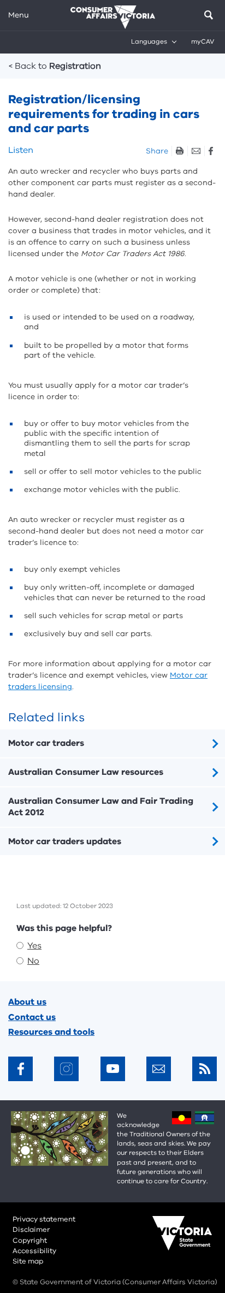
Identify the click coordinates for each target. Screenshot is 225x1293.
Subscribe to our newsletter (158, 1069)
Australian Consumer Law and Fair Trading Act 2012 (100, 806)
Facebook (210, 151)
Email (195, 151)
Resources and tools (51, 1032)
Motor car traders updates (64, 841)
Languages (149, 41)
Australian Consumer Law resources (85, 772)
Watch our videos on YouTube (112, 1069)
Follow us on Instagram (66, 1069)
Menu (18, 15)
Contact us (32, 1017)
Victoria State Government (171, 1240)
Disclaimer (31, 1230)
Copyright (30, 1240)
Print (179, 151)
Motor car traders (46, 743)
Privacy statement (44, 1219)
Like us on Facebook (20, 1069)
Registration (55, 66)
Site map (28, 1261)
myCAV (202, 41)
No (33, 961)
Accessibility (34, 1251)
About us (27, 1002)
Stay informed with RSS (204, 1069)
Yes (34, 946)
